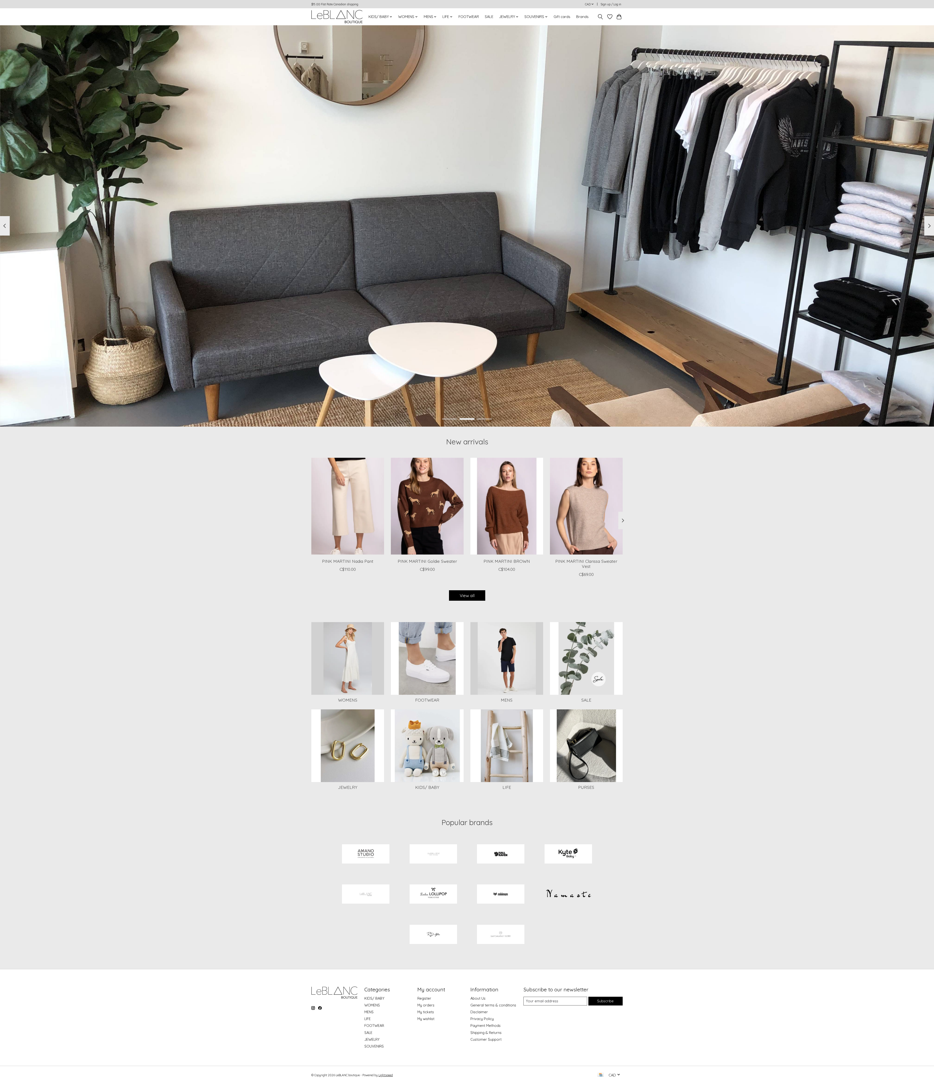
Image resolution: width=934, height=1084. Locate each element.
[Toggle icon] (600, 16)
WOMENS (347, 700)
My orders (425, 1005)
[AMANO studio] (365, 854)
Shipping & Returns (486, 1032)
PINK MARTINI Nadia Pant (347, 561)
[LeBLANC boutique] (337, 16)
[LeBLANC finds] (365, 894)
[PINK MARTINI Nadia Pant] (347, 506)
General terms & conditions (493, 1005)
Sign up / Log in (611, 4)
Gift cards (562, 16)
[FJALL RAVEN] (500, 854)
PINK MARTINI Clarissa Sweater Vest (586, 563)
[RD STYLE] (433, 935)
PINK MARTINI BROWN (507, 561)
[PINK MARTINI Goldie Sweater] (427, 506)
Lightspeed (385, 1075)
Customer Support (486, 1039)
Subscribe (605, 1001)
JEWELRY (347, 787)
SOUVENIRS (374, 1046)
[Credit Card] (601, 1075)
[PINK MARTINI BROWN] (506, 506)
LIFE (507, 787)
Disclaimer (479, 1012)
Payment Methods (485, 1025)
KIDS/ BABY (427, 787)
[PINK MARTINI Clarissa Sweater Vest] (586, 506)
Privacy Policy (482, 1018)
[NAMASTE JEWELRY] (568, 894)
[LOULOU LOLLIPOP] (433, 894)
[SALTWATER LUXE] (500, 935)
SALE (489, 16)
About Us (477, 998)
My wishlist (425, 1018)
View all (467, 595)
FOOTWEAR (468, 16)
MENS (506, 700)
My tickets (425, 1012)
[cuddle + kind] (433, 854)
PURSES (586, 787)
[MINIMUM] (500, 894)
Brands (582, 16)
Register (424, 998)
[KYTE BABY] (568, 854)
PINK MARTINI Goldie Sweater (427, 561)
